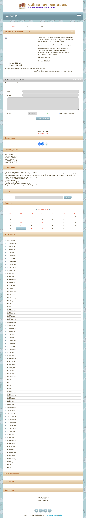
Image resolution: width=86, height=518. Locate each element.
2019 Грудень (11, 398)
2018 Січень (10, 334)
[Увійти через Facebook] (42, 144)
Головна (7, 27)
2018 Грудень (11, 367)
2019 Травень (11, 383)
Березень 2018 (43, 209)
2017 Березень (11, 310)
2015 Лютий (10, 252)
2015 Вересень (11, 261)
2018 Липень (11, 352)
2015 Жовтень (11, 264)
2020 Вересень (11, 422)
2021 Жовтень (11, 456)
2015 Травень (11, 258)
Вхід (47, 133)
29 (42, 229)
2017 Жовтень (11, 325)
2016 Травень (11, 285)
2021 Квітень (11, 443)
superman (15, 79)
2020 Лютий (10, 404)
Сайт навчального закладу (47, 4)
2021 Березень (11, 440)
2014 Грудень (11, 249)
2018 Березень (11, 340)
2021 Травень (11, 446)
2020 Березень (11, 407)
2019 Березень (11, 377)
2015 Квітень (11, 255)
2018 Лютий (10, 337)
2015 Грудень (11, 270)
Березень (19, 27)
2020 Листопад (11, 428)
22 (42, 225)
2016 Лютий (10, 276)
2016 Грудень (11, 301)
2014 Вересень (11, 243)
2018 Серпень (11, 355)
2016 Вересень (11, 292)
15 (42, 222)
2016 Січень (10, 273)
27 (24, 27)
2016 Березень (11, 279)
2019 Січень (10, 371)
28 (31, 229)
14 (31, 222)
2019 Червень (11, 386)
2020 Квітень (11, 410)
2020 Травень (11, 413)
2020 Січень (10, 401)
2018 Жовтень (11, 361)
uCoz (60, 515)
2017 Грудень (11, 331)
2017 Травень (11, 316)
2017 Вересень (11, 322)
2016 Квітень (11, 282)
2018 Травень (11, 346)
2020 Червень (11, 416)
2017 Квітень (11, 313)
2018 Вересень (11, 358)
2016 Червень (11, 289)
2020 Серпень (11, 419)
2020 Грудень (11, 431)
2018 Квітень (11, 343)
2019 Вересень (11, 389)
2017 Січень (10, 304)
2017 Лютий (10, 307)
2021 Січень (10, 434)
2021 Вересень (11, 452)
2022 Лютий (10, 468)
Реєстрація (41, 133)
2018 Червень (11, 349)
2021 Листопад (11, 459)
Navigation (11, 16)
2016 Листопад (11, 298)
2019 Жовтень (11, 392)
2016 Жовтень (11, 295)
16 (52, 222)
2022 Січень (10, 465)
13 (21, 222)
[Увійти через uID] (39, 144)
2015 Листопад (11, 267)
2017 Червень (11, 319)
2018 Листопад (11, 364)
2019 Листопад (11, 395)
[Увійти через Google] (46, 144)
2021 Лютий (10, 437)
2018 (13, 27)
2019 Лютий (10, 374)
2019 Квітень (11, 380)
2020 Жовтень (11, 425)
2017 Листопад (11, 328)
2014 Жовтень (11, 246)
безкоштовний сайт (52, 515)
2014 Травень (11, 240)
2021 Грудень (11, 462)
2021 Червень (11, 449)
